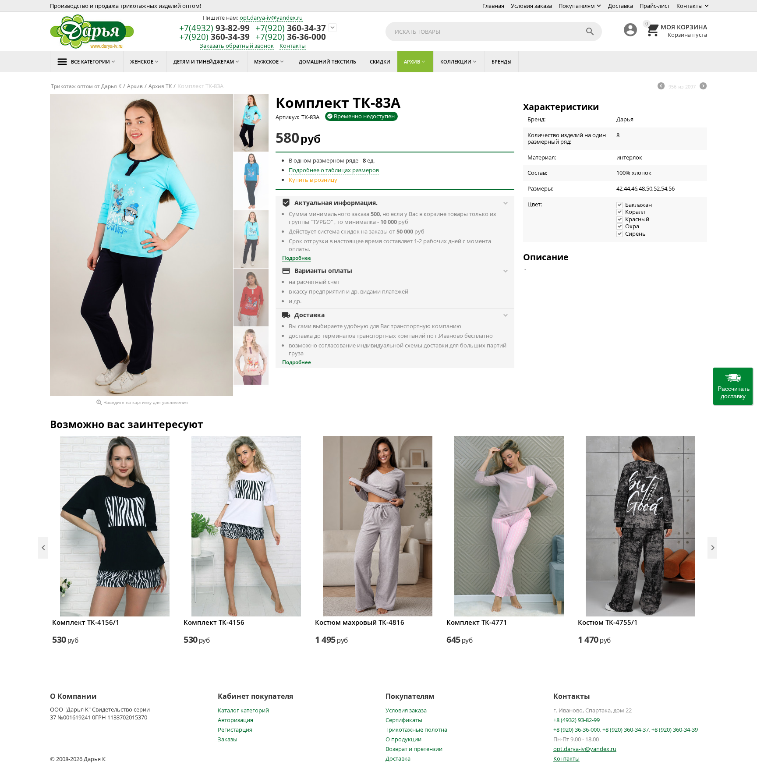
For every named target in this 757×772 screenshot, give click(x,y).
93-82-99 (214, 28)
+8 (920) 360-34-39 (674, 729)
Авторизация (235, 720)
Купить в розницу (313, 180)
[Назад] (661, 86)
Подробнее (296, 258)
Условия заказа (531, 6)
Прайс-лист (655, 6)
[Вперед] (703, 86)
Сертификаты (404, 720)
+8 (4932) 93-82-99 (576, 720)
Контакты (689, 6)
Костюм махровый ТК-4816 (359, 622)
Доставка (620, 6)
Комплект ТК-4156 (214, 622)
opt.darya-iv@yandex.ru (271, 17)
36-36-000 (290, 37)
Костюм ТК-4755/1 (608, 622)
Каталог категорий (243, 710)
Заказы (227, 739)
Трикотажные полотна (416, 729)
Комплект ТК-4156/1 (86, 622)
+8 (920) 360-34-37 (625, 729)
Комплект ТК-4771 (476, 622)
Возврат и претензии (414, 749)
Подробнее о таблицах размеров (334, 170)
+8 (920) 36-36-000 (576, 729)
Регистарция (235, 729)
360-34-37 (290, 28)
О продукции (403, 739)
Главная (493, 6)
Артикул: (287, 117)
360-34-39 (214, 37)
